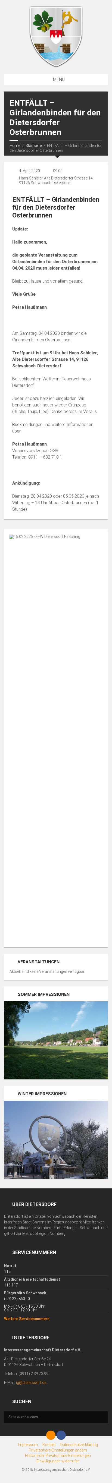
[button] (58, 1450)
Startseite (34, 145)
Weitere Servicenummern (26, 1319)
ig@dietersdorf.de (31, 1382)
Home (15, 145)
